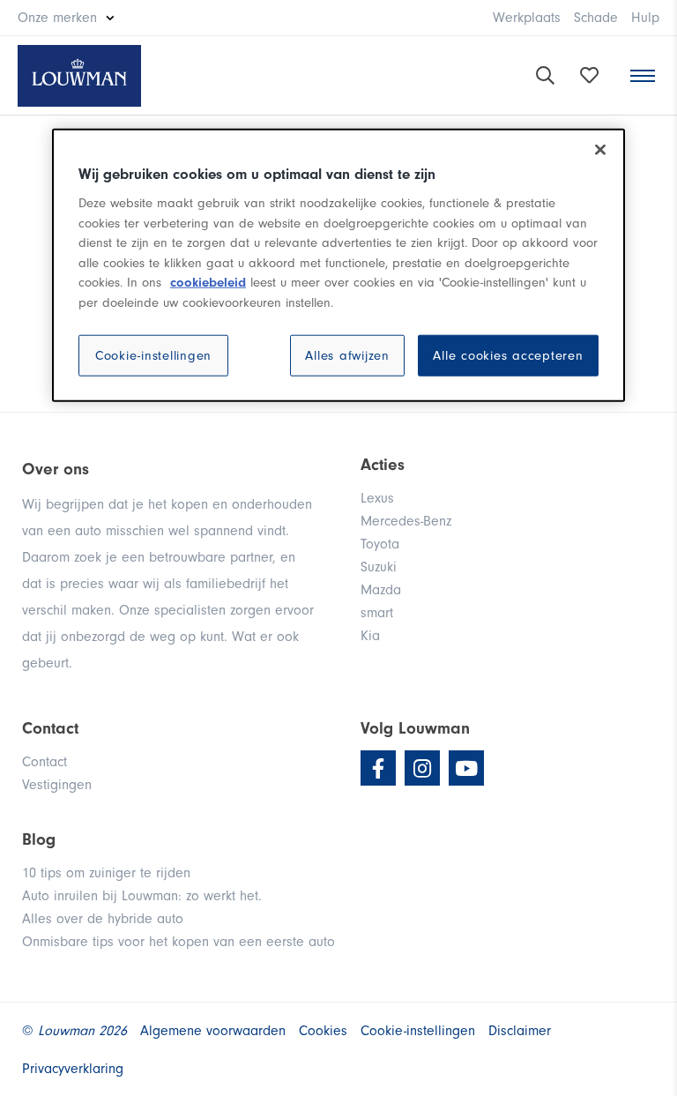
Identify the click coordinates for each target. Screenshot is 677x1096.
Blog (39, 839)
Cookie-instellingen (153, 355)
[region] (338, 265)
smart (377, 613)
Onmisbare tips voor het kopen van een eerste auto (178, 942)
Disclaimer (519, 1031)
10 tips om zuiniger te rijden (106, 873)
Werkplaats (527, 18)
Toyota (380, 544)
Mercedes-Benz (406, 521)
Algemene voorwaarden (213, 1031)
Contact (44, 762)
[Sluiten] (600, 149)
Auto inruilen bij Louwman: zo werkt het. (142, 896)
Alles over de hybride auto (102, 919)
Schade (596, 18)
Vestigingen (57, 785)
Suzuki (379, 567)
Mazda (381, 590)
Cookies (323, 1031)
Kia (370, 636)
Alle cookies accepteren (508, 355)
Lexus (377, 498)
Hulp (645, 18)
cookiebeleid (208, 282)
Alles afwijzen (347, 355)
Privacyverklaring (72, 1069)
